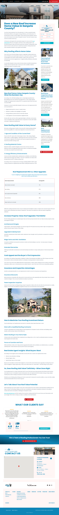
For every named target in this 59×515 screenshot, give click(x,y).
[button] (18, 466)
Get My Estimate (55, 1)
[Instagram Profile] (51, 485)
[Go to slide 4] (29, 420)
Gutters (56, 5)
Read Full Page (45, 79)
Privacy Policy (8, 510)
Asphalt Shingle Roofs (21, 497)
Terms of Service (14, 510)
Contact (7, 496)
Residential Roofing (21, 493)
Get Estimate (29, 399)
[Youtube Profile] (49, 485)
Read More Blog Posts (47, 151)
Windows (50, 5)
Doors (32, 5)
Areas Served (17, 1)
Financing (11, 1)
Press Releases (8, 494)
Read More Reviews (44, 428)
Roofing (38, 5)
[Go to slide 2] (28, 420)
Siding (44, 5)
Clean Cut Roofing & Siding (42, 458)
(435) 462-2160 (41, 474)
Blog (6, 493)
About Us (4, 1)
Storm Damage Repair (21, 496)
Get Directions (40, 465)
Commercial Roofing (21, 494)
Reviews (23, 1)
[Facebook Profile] (47, 485)
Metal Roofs (19, 499)
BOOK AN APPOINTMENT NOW (30, 441)
